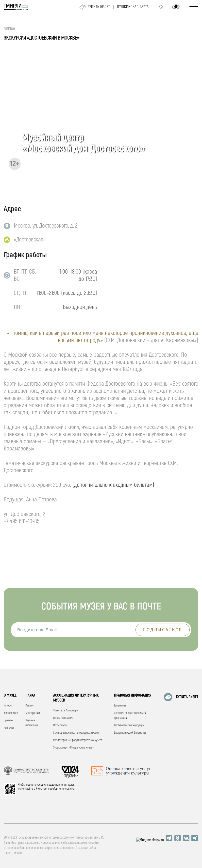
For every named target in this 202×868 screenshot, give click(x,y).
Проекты (8, 720)
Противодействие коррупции (129, 725)
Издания (29, 705)
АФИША (9, 28)
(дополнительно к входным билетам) (113, 485)
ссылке (69, 789)
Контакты (9, 728)
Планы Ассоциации (63, 718)
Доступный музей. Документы (130, 733)
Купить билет (98, 6)
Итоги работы (60, 725)
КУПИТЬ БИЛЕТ (187, 697)
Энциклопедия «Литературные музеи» (73, 748)
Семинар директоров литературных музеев (76, 733)
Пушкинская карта (133, 6)
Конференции (32, 713)
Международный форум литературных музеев (77, 740)
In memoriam (11, 713)
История (8, 705)
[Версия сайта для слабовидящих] (176, 6)
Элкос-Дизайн (13, 853)
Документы (120, 705)
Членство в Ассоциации (65, 710)
